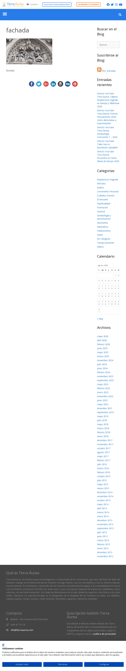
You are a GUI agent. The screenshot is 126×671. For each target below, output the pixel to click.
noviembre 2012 (105, 556)
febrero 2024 (103, 372)
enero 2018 (102, 436)
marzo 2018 (103, 428)
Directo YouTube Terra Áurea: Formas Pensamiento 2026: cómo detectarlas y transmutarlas (107, 117)
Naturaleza (102, 226)
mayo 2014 (102, 504)
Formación (102, 207)
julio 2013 (102, 532)
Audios (100, 187)
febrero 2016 (103, 472)
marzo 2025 (103, 356)
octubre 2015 (103, 476)
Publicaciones (104, 230)
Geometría (102, 222)
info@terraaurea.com (22, 629)
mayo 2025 (102, 352)
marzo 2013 (103, 540)
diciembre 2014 (104, 492)
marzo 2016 (103, 468)
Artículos (101, 183)
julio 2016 (102, 464)
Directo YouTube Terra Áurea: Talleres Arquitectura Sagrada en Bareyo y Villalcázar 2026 (108, 100)
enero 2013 (102, 548)
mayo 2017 (102, 456)
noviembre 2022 (105, 396)
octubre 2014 (103, 500)
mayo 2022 (102, 404)
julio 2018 (102, 420)
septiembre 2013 (105, 528)
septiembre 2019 (105, 412)
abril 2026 (102, 340)
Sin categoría (103, 238)
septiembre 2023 (105, 380)
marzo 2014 (103, 512)
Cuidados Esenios (106, 195)
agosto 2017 (103, 452)
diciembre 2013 (104, 520)
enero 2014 (102, 516)
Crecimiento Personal (107, 191)
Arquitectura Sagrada (107, 179)
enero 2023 (102, 392)
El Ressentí (102, 199)
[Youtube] (120, 4)
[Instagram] (116, 4)
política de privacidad (105, 633)
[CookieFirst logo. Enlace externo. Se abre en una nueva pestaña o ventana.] (3, 645)
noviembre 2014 (105, 496)
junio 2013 (102, 536)
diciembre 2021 (104, 408)
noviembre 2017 (105, 444)
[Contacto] (28, 4)
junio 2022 (102, 400)
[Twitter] (112, 4)
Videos (100, 246)
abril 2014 (102, 508)
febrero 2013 (103, 544)
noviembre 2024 (105, 360)
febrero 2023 (103, 388)
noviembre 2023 (105, 376)
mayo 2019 (102, 416)
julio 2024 (102, 364)
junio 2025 (102, 348)
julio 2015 (102, 480)
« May (100, 318)
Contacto (34, 4)
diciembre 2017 (104, 440)
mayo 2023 (102, 384)
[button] (5, 13)
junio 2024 (102, 368)
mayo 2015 (102, 484)
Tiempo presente (105, 242)
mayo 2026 (102, 336)
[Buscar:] (108, 44)
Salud (99, 234)
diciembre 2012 (104, 552)
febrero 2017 (103, 460)
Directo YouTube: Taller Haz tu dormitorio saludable (107, 144)
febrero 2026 (103, 344)
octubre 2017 (103, 448)
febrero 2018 (103, 432)
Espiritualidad (103, 203)
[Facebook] (108, 4)
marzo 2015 (103, 488)
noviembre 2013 (105, 524)
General (101, 211)
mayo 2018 (102, 424)
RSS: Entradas (108, 70)
